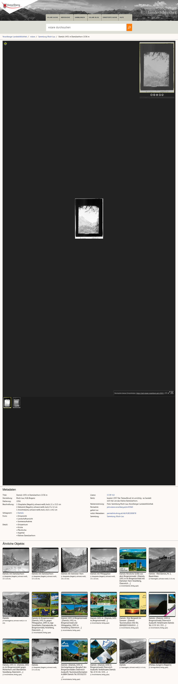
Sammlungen (80, 17)
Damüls (21, 513)
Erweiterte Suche (110, 17)
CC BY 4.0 (111, 495)
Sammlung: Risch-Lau (46, 36)
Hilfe (122, 17)
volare (32, 36)
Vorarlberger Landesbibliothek (15, 36)
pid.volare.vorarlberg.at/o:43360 (120, 507)
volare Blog (94, 17)
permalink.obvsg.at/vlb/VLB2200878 (121, 513)
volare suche (52, 17)
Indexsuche (65, 17)
